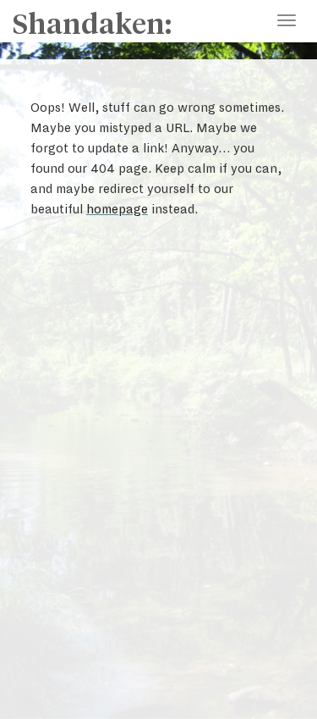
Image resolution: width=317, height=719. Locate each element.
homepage (117, 209)
